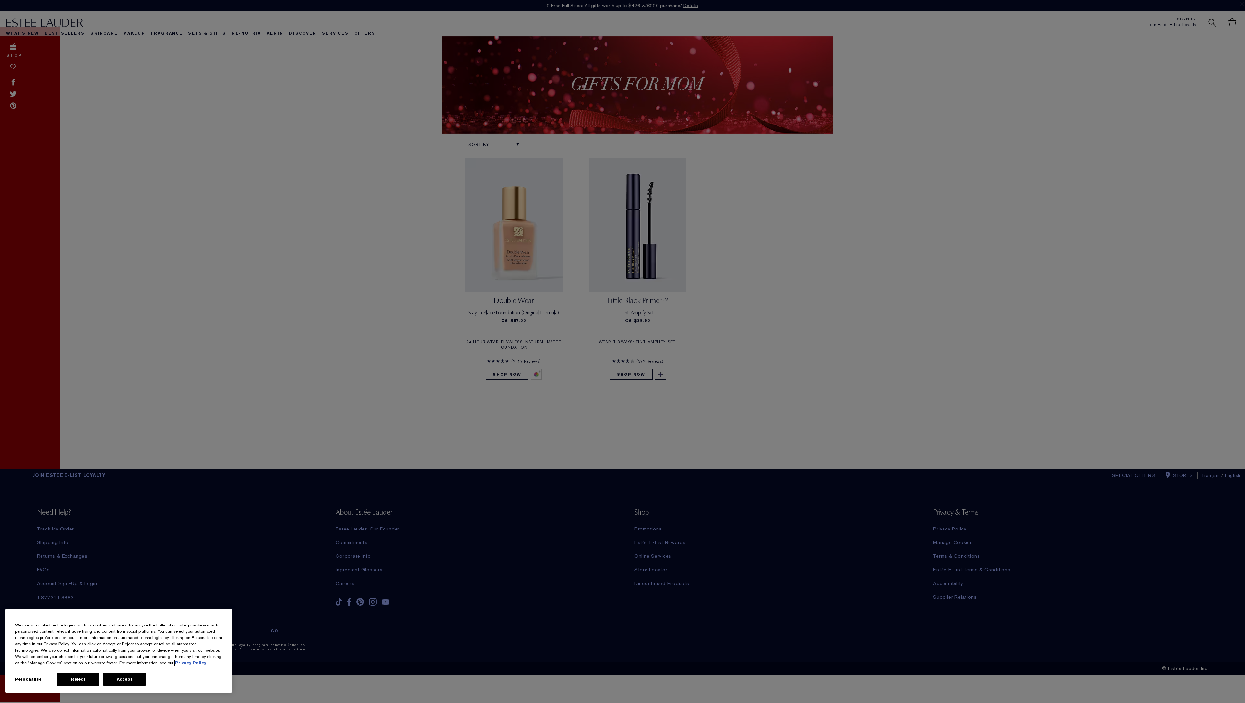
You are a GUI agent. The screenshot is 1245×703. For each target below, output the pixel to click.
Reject (78, 679)
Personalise (28, 679)
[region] (118, 651)
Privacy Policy (190, 663)
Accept (125, 679)
